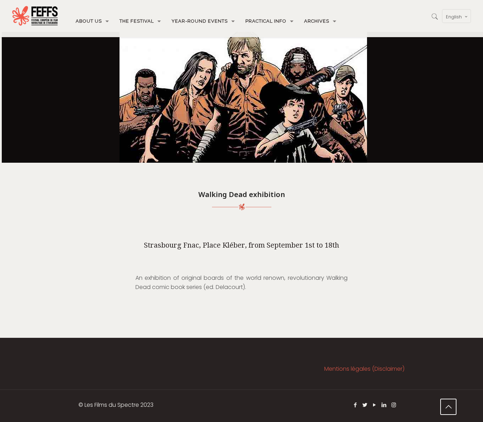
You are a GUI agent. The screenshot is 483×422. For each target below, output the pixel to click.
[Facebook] (355, 405)
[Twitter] (365, 405)
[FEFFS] (35, 16)
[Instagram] (393, 405)
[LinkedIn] (384, 405)
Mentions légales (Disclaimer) (364, 369)
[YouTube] (374, 405)
